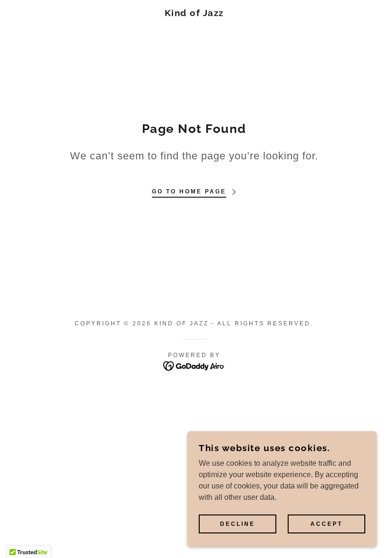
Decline (237, 524)
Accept (326, 524)
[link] (194, 13)
